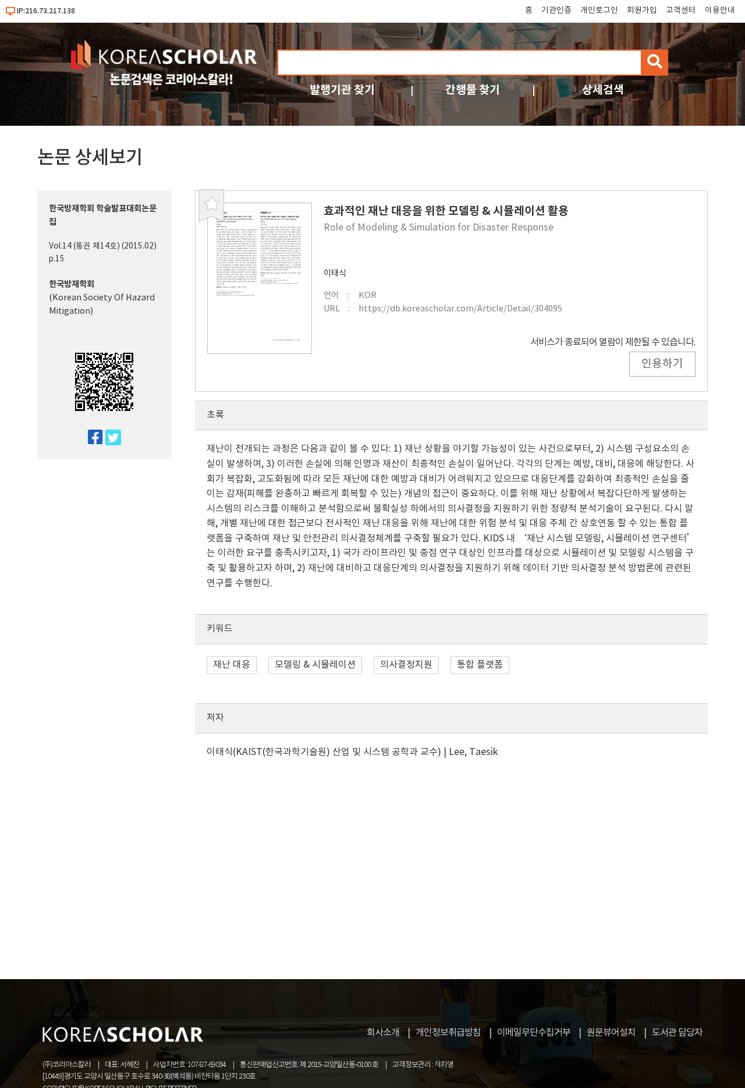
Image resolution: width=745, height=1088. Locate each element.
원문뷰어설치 (611, 1032)
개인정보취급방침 (448, 1032)
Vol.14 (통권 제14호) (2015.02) (103, 246)
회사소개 (383, 1032)
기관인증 (556, 10)
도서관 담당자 (677, 1032)
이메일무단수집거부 (533, 1032)
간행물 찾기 (472, 90)
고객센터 (681, 10)
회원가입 (642, 10)
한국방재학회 (71, 284)
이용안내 (720, 10)
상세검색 (603, 90)
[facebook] (90, 438)
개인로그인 (599, 10)
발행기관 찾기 (342, 90)
